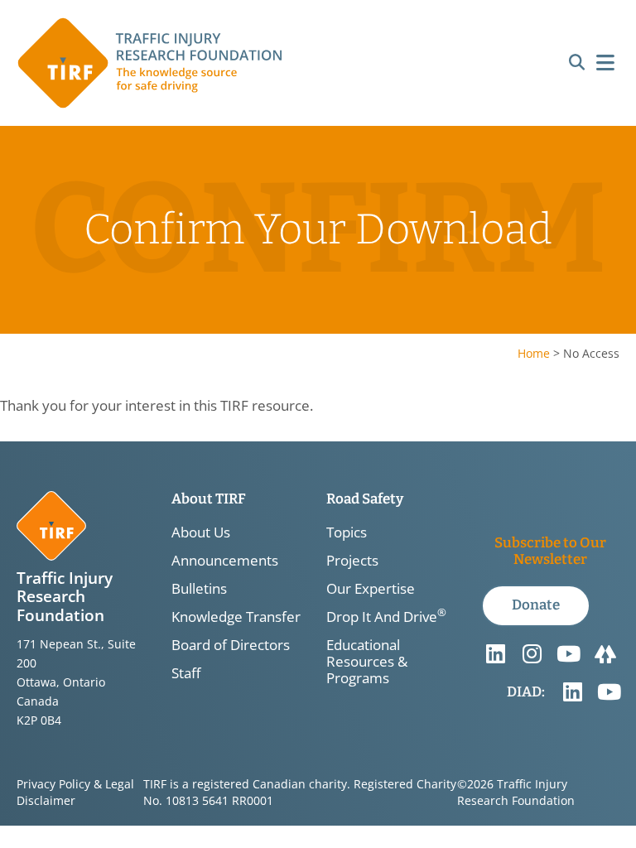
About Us (200, 532)
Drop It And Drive (386, 617)
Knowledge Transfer (236, 617)
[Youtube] (569, 654)
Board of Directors (230, 645)
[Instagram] (532, 654)
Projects (352, 560)
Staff (185, 673)
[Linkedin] (496, 654)
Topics (346, 532)
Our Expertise (370, 589)
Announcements (224, 560)
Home (534, 353)
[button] (576, 63)
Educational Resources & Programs (366, 662)
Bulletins (199, 589)
